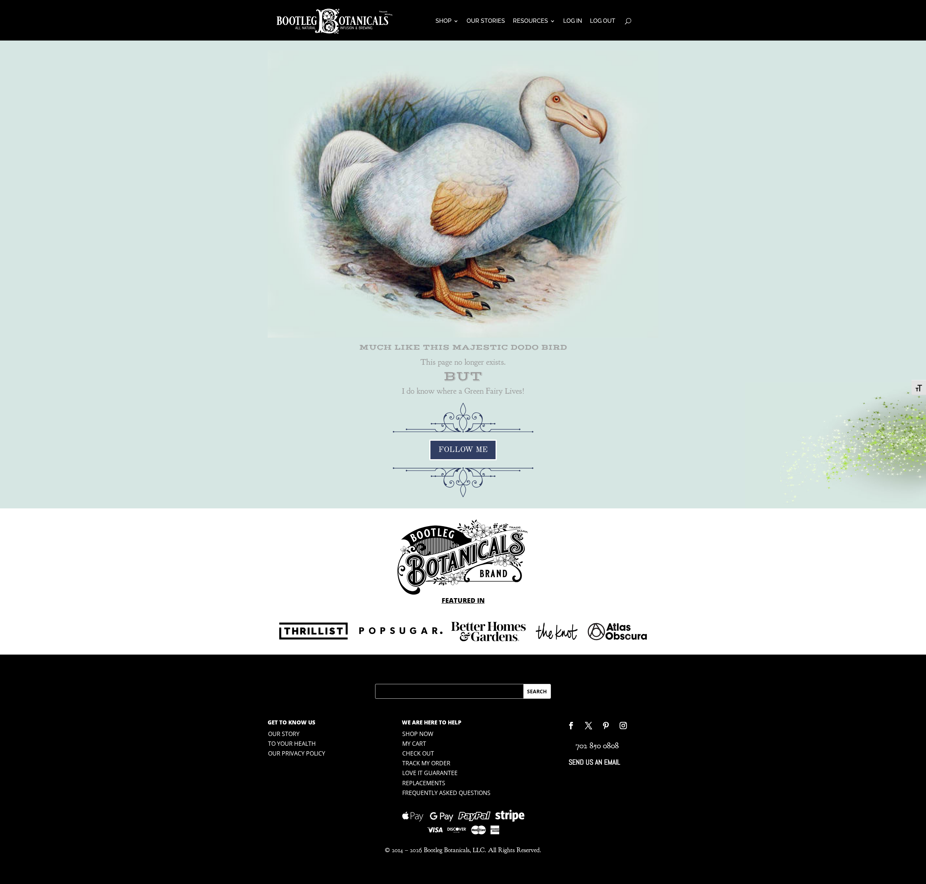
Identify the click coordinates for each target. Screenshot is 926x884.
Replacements (423, 783)
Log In (572, 20)
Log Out (602, 20)
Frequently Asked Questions (446, 793)
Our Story (284, 734)
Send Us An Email (594, 762)
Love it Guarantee (430, 773)
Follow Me (463, 450)
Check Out (418, 753)
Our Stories (486, 20)
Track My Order (426, 763)
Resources (530, 20)
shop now (417, 734)
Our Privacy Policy (296, 753)
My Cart (414, 744)
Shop (443, 20)
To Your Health (292, 744)
